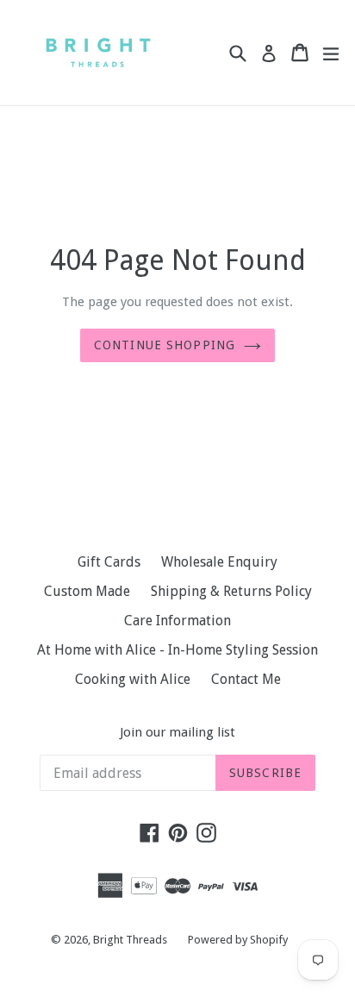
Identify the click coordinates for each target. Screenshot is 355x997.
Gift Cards (109, 562)
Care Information (177, 620)
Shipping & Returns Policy (231, 591)
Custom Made (87, 591)
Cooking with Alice (132, 679)
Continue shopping (164, 345)
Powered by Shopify (238, 939)
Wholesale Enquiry (219, 562)
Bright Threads (130, 939)
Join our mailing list (177, 732)
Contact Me (246, 679)
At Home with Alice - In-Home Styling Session (177, 650)
